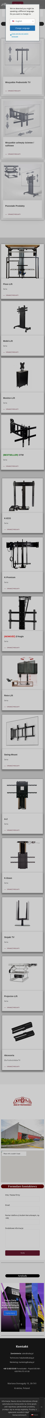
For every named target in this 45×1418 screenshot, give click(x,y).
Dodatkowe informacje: (14, 1228)
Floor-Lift (7, 284)
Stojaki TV (9, 937)
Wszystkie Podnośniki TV (17, 82)
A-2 (6, 819)
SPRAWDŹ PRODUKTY (12, 295)
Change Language (22, 28)
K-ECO (7, 518)
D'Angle (14, 636)
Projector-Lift (10, 996)
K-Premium (9, 577)
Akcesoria (9, 1055)
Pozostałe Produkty (15, 206)
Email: (7, 1205)
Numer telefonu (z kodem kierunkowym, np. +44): (22, 1216)
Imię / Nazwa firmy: (12, 1195)
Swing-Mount (10, 754)
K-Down (8, 878)
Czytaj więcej (10, 1313)
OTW (13, 455)
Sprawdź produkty (14, 91)
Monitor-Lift (9, 398)
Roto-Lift (8, 695)
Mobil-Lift (8, 341)
